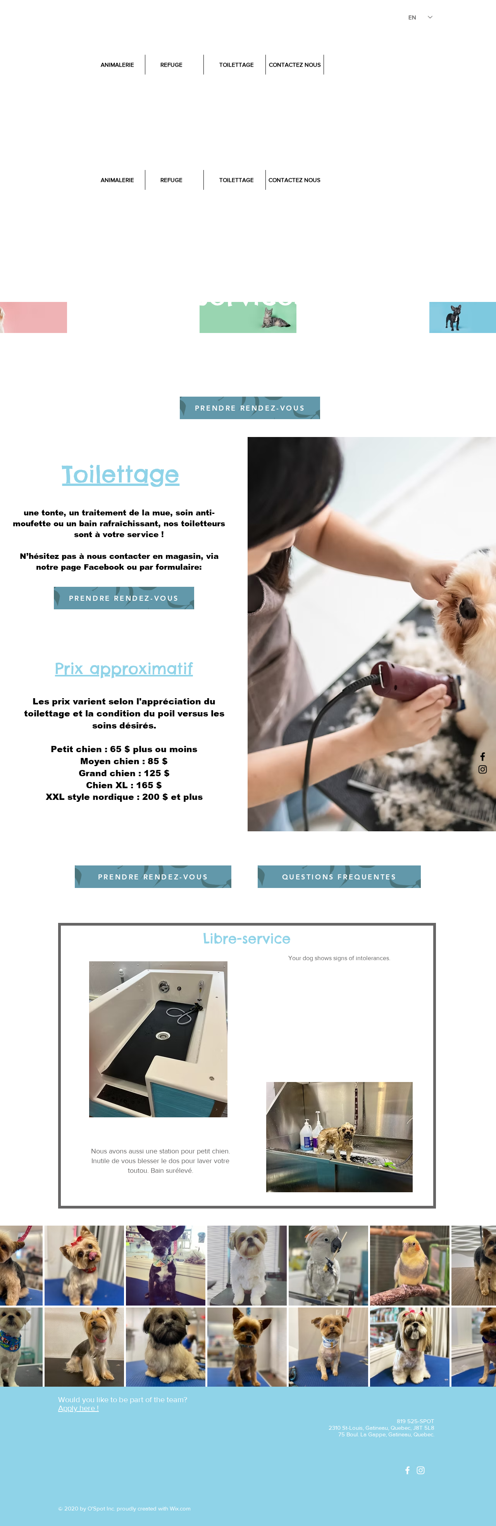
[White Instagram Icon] (420, 1470)
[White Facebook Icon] (407, 1470)
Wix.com (180, 1508)
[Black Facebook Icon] (482, 756)
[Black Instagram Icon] (482, 769)
